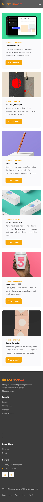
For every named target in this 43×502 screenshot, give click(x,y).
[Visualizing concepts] (21, 84)
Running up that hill (13, 284)
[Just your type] (21, 143)
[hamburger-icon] (40, 4)
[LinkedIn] (5, 474)
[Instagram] (11, 474)
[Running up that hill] (21, 264)
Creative (16, 101)
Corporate (17, 42)
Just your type (11, 163)
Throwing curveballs (14, 222)
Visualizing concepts (14, 104)
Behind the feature (13, 343)
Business (9, 42)
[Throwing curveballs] (21, 202)
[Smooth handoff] (21, 25)
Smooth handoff (12, 45)
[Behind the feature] (21, 323)
